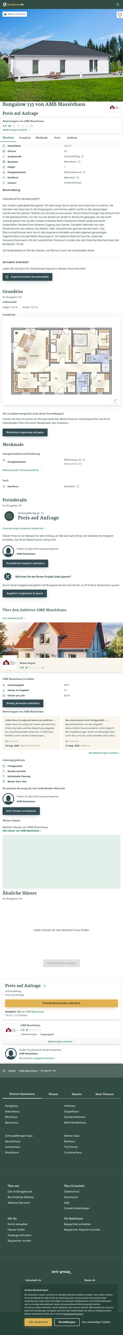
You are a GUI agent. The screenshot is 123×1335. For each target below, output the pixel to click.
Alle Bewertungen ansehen (103, 752)
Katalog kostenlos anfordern (23, 703)
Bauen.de (89, 1280)
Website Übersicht (19, 1203)
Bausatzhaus (13, 1141)
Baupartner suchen (19, 1240)
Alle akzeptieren (38, 1322)
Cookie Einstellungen (77, 1208)
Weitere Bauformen (22, 1094)
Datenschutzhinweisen (73, 1314)
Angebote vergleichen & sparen (24, 593)
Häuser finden (16, 1229)
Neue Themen (104, 1094)
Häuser (12, 1070)
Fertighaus (11, 1106)
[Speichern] (120, 15)
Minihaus (69, 1141)
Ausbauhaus (12, 1147)
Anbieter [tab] (72, 137)
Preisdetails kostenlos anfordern (61, 1003)
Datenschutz (71, 1191)
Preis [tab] (57, 137)
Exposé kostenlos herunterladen (30, 276)
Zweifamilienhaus (74, 1117)
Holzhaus (69, 1106)
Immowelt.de (33, 1280)
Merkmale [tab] (42, 137)
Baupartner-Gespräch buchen (82, 1229)
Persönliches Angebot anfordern (25, 563)
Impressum (71, 1197)
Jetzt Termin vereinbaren (21, 811)
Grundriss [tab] (25, 137)
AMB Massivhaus (35, 1011)
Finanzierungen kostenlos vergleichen (23, 528)
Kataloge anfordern (20, 1235)
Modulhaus (12, 1152)
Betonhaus (11, 1122)
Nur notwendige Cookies (96, 1322)
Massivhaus (12, 1111)
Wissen (53, 1094)
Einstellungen (67, 1322)
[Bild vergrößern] (115, 400)
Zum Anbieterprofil (13, 618)
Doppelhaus (71, 1111)
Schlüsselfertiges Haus (19, 1135)
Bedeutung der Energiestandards (21, 470)
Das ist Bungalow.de (20, 1191)
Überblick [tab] (8, 137)
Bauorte (77, 1094)
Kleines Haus (72, 1135)
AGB (66, 1203)
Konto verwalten (18, 1224)
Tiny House (71, 1147)
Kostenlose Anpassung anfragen (25, 432)
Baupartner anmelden (77, 1224)
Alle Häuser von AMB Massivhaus (21, 830)
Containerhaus (73, 1152)
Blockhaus (11, 1117)
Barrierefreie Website (21, 1197)
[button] (117, 4)
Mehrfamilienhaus (75, 1122)
